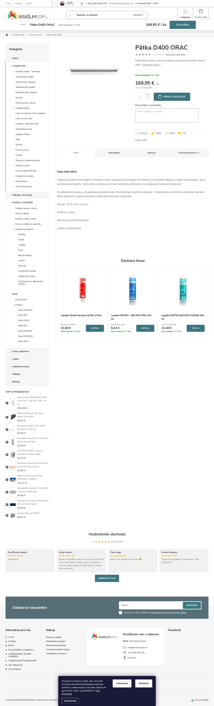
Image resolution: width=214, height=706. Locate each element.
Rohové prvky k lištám (26, 103)
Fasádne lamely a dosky (26, 208)
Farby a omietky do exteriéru (28, 224)
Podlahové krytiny (20, 366)
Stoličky (21, 234)
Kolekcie (19, 304)
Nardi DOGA (24, 320)
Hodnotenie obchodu (107, 534)
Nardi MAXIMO (25, 331)
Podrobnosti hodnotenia (175, 54)
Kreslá (21, 239)
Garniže (19, 97)
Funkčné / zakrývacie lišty (27, 123)
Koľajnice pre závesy (25, 176)
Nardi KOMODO (25, 336)
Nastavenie (70, 700)
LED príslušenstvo (24, 186)
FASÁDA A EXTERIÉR (22, 202)
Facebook (132, 657)
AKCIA (15, 58)
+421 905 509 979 (136, 652)
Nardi (14, 294)
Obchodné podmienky (56, 645)
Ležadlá (21, 245)
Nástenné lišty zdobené (26, 92)
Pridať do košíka (174, 96)
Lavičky (21, 260)
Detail (95, 328)
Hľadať (138, 15)
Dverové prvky (22, 150)
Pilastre (19, 144)
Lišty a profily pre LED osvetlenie (30, 113)
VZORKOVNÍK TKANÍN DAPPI (22, 660)
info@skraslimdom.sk (138, 647)
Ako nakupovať (15, 665)
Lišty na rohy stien (24, 118)
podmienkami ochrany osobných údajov (168, 612)
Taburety (22, 265)
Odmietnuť (122, 683)
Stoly (20, 250)
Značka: (141, 140)
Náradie (16, 381)
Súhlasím (144, 683)
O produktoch (14, 669)
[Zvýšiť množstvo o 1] (147, 95)
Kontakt (18, 3)
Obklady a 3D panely (22, 195)
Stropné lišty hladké (24, 76)
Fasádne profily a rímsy (25, 218)
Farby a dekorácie (20, 351)
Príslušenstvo (22, 181)
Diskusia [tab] (151, 153)
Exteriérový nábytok (24, 229)
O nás (8, 3)
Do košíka (182, 24)
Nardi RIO (22, 325)
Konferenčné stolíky (27, 271)
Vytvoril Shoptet (201, 700)
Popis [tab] (76, 153)
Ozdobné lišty (19, 65)
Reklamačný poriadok (56, 641)
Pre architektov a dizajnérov (20, 649)
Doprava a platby (53, 637)
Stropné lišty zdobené (25, 82)
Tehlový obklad (22, 213)
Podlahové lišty (22, 108)
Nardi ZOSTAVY (25, 310)
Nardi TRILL (23, 341)
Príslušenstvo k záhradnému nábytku (31, 282)
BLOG (29, 3)
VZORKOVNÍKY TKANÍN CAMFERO (19, 655)
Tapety (15, 359)
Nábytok (16, 374)
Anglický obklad (23, 134)
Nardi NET (22, 315)
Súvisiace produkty (188, 153)
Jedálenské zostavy (26, 276)
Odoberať (192, 605)
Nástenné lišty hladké (25, 87)
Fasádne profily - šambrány (28, 71)
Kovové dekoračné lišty (26, 170)
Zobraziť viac (107, 578)
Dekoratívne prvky (24, 129)
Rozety (19, 155)
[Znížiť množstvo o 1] (147, 99)
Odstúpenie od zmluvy (56, 653)
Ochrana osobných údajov (58, 649)
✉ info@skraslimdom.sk (121, 3)
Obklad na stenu (23, 165)
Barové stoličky (25, 255)
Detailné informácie (150, 64)
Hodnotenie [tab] (114, 153)
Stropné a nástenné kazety (28, 160)
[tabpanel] (82, 303)
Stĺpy (18, 139)
